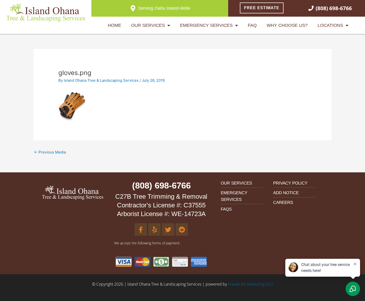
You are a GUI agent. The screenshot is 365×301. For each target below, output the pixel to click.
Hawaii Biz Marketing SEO (250, 284)
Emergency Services (206, 25)
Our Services (148, 25)
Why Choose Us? (287, 25)
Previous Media (50, 152)
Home (114, 25)
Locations (330, 25)
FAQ (252, 25)
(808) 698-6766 (161, 185)
